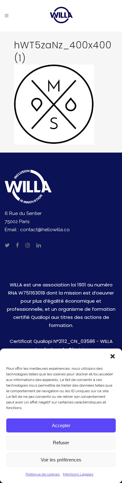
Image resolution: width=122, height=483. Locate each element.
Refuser (61, 442)
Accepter (61, 425)
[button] (112, 356)
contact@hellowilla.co (45, 229)
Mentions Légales (78, 474)
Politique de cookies (43, 474)
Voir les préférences (61, 459)
